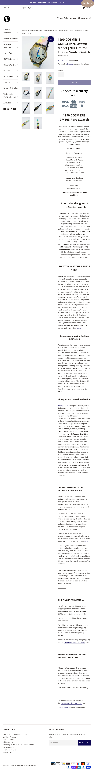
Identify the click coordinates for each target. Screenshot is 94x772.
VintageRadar (63, 405)
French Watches (10, 38)
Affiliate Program (9, 737)
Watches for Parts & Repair (10, 95)
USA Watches (10, 59)
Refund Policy (8, 739)
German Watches (10, 31)
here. (79, 328)
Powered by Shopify (30, 765)
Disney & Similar (10, 88)
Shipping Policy (9, 742)
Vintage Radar (19, 765)
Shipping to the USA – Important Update (18, 745)
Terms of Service (9, 750)
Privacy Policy (8, 747)
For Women (10, 76)
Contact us (7, 752)
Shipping (70, 64)
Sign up (30, 8)
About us (10, 102)
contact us (64, 707)
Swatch (10, 82)
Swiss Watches (9, 53)
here (86, 541)
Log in (24, 8)
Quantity (60, 70)
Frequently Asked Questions (74, 642)
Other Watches (10, 65)
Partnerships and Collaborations (15, 734)
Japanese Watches (10, 46)
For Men (10, 70)
